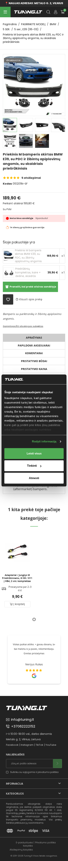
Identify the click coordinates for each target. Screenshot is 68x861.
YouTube (51, 745)
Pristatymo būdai (34, 361)
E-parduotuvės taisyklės (24, 844)
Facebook (12, 745)
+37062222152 (23, 726)
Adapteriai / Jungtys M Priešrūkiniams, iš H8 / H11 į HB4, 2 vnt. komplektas (17, 578)
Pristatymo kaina (34, 369)
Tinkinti (32, 465)
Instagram (27, 745)
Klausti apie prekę (28, 299)
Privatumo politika (45, 842)
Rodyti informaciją (44, 441)
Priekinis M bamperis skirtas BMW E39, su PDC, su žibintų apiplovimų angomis (28, 256)
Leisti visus (34, 453)
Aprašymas (34, 337)
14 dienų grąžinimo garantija (27, 227)
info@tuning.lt (22, 719)
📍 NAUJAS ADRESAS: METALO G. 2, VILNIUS (34, 3)
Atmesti (34, 478)
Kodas (7, 184)
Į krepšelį (19, 604)
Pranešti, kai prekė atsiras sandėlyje (30, 287)
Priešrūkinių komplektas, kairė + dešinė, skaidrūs (28, 272)
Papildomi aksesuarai (34, 345)
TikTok (39, 745)
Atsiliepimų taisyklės (21, 849)
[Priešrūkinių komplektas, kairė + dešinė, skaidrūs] (9, 272)
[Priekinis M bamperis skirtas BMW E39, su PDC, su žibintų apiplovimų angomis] (9, 255)
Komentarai (34, 353)
